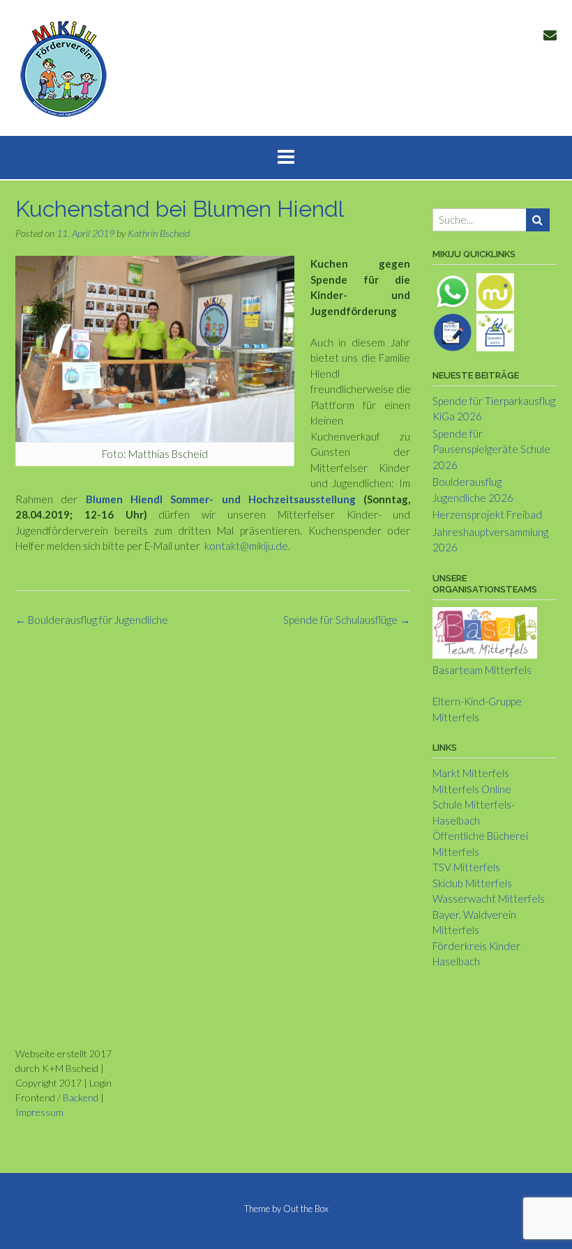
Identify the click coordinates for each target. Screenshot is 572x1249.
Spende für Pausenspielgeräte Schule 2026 (491, 449)
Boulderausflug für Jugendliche (91, 619)
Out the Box (306, 1208)
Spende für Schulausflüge (346, 619)
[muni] (495, 290)
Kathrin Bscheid (159, 233)
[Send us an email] (550, 34)
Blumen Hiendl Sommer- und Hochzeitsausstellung (221, 499)
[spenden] (495, 330)
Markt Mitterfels (470, 773)
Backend (80, 1097)
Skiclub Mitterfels (472, 883)
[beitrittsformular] (452, 330)
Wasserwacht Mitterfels (488, 898)
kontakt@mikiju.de (246, 545)
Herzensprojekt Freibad (487, 514)
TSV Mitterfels (466, 867)
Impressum (39, 1112)
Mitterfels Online (471, 789)
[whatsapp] (452, 290)
